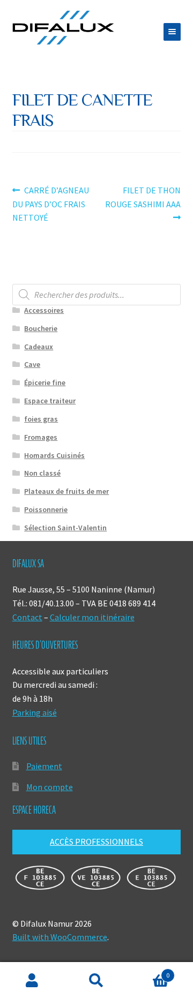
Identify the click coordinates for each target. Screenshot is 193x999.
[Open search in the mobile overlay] (96, 294)
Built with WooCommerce (59, 937)
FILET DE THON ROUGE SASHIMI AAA (143, 196)
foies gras (41, 419)
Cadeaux (38, 346)
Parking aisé (34, 712)
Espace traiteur (50, 400)
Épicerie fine (44, 382)
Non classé (42, 473)
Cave (32, 364)
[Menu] (172, 32)
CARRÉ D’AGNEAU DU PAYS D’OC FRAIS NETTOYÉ (51, 203)
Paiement (44, 766)
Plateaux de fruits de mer (66, 491)
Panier (149, 971)
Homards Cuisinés (54, 455)
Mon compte (49, 787)
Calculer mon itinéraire (92, 617)
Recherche (96, 981)
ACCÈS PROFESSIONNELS (96, 841)
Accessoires (44, 310)
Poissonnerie (46, 509)
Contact (27, 617)
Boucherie (40, 328)
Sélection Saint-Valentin (65, 527)
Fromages (40, 437)
